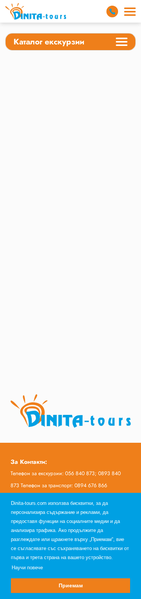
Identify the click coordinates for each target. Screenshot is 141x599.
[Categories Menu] (121, 43)
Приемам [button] (71, 585)
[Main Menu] (130, 12)
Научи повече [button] (27, 567)
